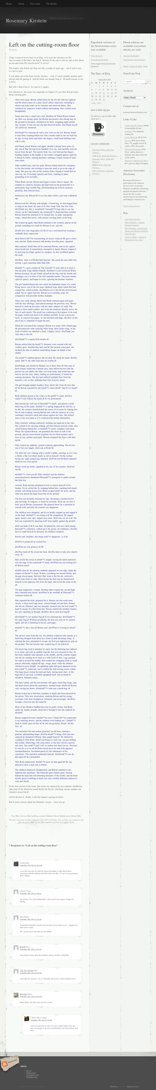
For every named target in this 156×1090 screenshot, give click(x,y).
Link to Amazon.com (131, 206)
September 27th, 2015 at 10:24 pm (31, 996)
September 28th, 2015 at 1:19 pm (41, 1020)
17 (108, 92)
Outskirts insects (65, 816)
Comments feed (32, 1074)
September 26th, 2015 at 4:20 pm (30, 973)
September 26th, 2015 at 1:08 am (30, 893)
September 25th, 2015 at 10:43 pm (31, 865)
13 (92, 92)
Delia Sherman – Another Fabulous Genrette (135, 223)
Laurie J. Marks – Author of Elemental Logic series (135, 238)
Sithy (79, 816)
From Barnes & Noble (99, 59)
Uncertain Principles (133, 149)
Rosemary (24, 994)
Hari (29, 816)
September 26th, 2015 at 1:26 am (30, 919)
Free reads (35, 3)
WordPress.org (31, 1077)
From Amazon (96, 55)
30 (104, 99)
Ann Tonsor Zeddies (132, 219)
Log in (28, 1070)
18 (112, 92)
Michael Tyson (132, 1086)
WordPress (114, 1086)
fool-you (23, 816)
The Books (51, 3)
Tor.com (128, 140)
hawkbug (35, 816)
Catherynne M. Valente (134, 125)
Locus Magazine (131, 137)
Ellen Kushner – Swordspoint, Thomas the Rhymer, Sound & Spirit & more (136, 231)
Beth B (22, 946)
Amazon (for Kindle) (131, 55)
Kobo (145, 66)
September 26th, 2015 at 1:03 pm (30, 949)
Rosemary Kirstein (26, 20)
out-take (42, 816)
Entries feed (31, 1072)
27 (92, 99)
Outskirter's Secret (52, 816)
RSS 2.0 (34, 822)
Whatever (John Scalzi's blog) (136, 160)
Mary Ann (96, 170)
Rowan (73, 816)
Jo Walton (129, 131)
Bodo (18, 816)
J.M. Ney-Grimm (26, 970)
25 (112, 96)
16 (104, 92)
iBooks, (126, 66)
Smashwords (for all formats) (134, 59)
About (21, 3)
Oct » (99, 102)
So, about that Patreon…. (108, 155)
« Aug (93, 102)
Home (9, 3)
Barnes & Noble (136, 66)
